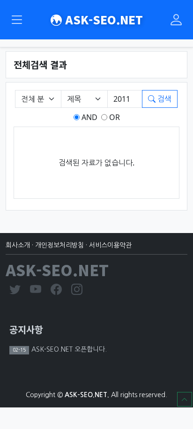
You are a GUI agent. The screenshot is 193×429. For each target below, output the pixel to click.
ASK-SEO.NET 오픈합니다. (68, 349)
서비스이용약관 (110, 245)
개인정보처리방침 (59, 245)
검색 (163, 99)
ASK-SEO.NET (102, 19)
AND (88, 117)
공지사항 (26, 329)
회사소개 (18, 245)
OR (113, 117)
